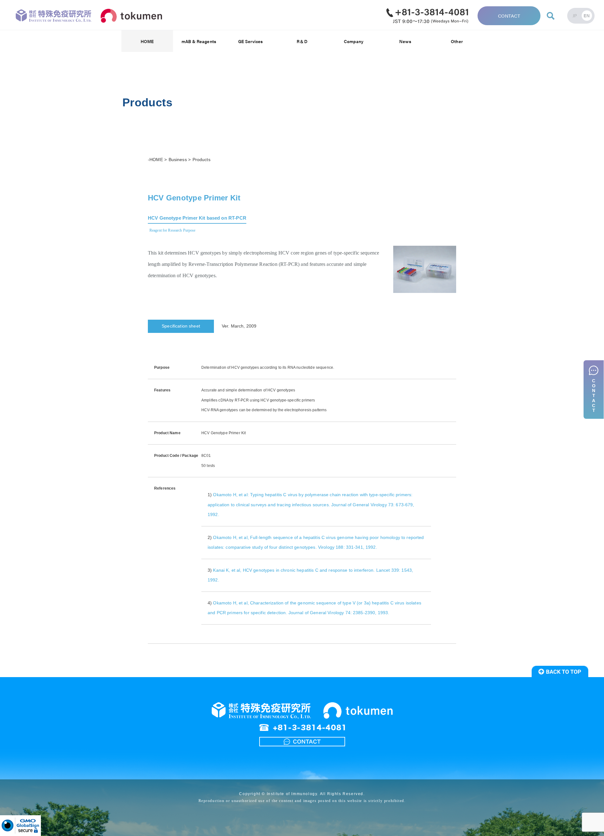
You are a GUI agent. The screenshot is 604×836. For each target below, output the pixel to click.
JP (575, 15)
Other (457, 41)
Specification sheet (181, 325)
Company (353, 41)
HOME (147, 41)
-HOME (155, 159)
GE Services (250, 41)
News (405, 41)
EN (587, 15)
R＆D (302, 41)
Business (178, 159)
